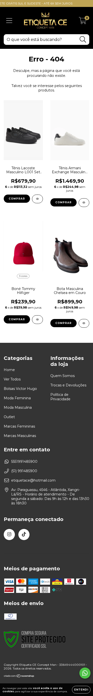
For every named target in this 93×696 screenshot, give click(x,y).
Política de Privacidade (60, 396)
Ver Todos (12, 379)
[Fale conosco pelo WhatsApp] (85, 673)
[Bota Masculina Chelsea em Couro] (84, 323)
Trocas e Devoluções (68, 385)
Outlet (9, 417)
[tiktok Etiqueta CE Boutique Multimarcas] (24, 534)
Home (9, 370)
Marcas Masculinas (20, 436)
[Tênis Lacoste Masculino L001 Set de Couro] (37, 199)
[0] (83, 22)
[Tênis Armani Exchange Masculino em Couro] (84, 202)
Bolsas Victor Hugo (20, 388)
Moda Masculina (18, 407)
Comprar (17, 198)
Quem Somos (62, 376)
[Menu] (9, 20)
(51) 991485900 (24, 471)
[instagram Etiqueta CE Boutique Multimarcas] (9, 534)
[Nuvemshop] (19, 676)
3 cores (23, 276)
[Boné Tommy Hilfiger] (37, 319)
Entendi (81, 689)
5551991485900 (24, 461)
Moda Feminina (17, 398)
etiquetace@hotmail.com (33, 480)
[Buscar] (83, 39)
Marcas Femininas (19, 426)
